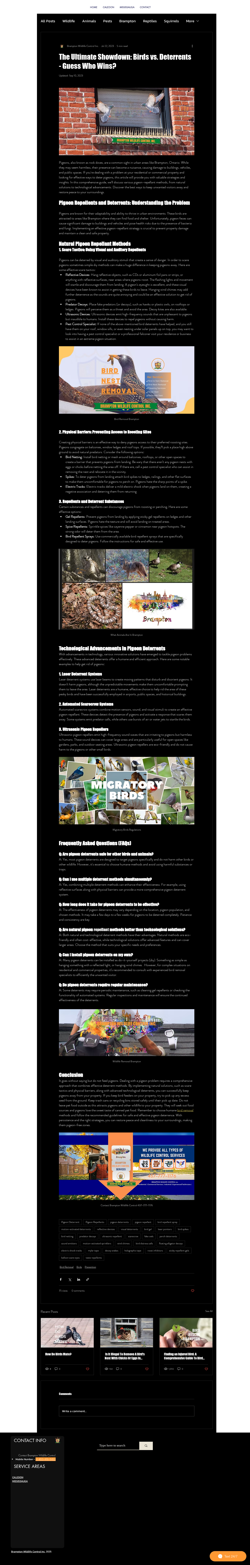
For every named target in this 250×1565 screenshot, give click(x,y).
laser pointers (165, 1229)
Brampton (127, 21)
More (190, 21)
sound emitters (69, 1243)
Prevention (90, 1267)
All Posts (48, 21)
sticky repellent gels (179, 1250)
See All (209, 1311)
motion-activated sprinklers (97, 1243)
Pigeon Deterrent (70, 1222)
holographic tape (132, 1250)
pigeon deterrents (119, 1222)
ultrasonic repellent (112, 1236)
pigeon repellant (143, 1222)
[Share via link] (87, 1279)
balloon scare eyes (70, 1257)
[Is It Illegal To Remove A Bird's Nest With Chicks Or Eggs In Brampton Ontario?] (126, 1333)
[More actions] (192, 46)
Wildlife (68, 21)
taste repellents (94, 1257)
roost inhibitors (155, 1250)
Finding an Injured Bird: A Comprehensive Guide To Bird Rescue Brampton (183, 1356)
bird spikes (183, 1229)
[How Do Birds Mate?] (67, 1333)
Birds (79, 1267)
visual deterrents (129, 1229)
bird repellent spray (167, 1222)
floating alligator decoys (171, 1243)
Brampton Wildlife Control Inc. (28, 1552)
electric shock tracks (71, 1250)
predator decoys (87, 1236)
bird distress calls (144, 1243)
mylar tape (93, 1250)
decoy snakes (111, 1250)
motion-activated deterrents (76, 1229)
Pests (107, 21)
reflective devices (106, 1229)
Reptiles (150, 21)
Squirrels (171, 21)
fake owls (148, 1236)
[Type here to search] (146, 1446)
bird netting (67, 1236)
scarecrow (133, 1236)
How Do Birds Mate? (58, 1354)
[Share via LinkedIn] (78, 1279)
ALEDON (18, 1477)
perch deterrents (168, 1236)
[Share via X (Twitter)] (69, 1279)
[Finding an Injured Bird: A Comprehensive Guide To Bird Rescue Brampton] (186, 1333)
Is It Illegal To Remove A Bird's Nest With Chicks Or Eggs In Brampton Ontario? (125, 1356)
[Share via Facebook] (60, 1279)
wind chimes (123, 1243)
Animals (89, 21)
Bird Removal (67, 1267)
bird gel (148, 1229)
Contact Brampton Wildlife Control (36, 1455)
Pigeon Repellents (95, 1222)
